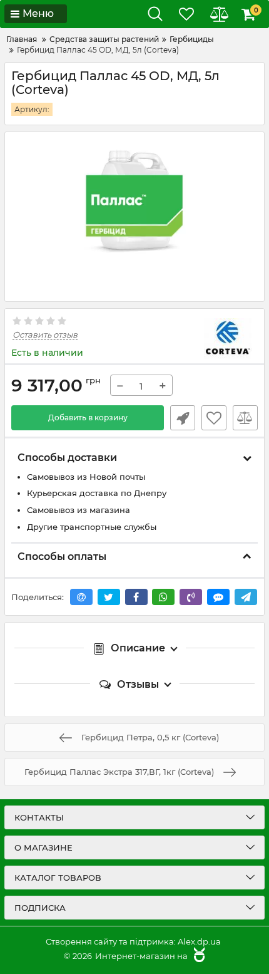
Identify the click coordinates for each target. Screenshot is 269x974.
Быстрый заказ (182, 417)
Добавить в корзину (88, 417)
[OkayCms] (198, 956)
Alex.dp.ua (199, 941)
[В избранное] (213, 417)
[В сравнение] (245, 417)
